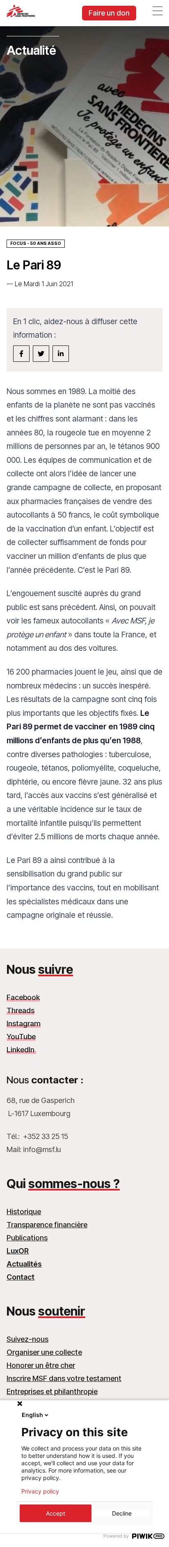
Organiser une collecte (44, 1352)
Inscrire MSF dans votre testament (64, 1378)
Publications (27, 1237)
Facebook (23, 997)
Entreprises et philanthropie (52, 1391)
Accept (55, 1513)
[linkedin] (61, 353)
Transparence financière (47, 1224)
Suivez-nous (27, 1339)
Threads (20, 1010)
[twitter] (41, 353)
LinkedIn (21, 1049)
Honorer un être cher (41, 1365)
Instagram (24, 1023)
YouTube (21, 1036)
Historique (24, 1211)
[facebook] (21, 353)
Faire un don (109, 13)
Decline (122, 1513)
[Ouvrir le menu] (157, 10)
